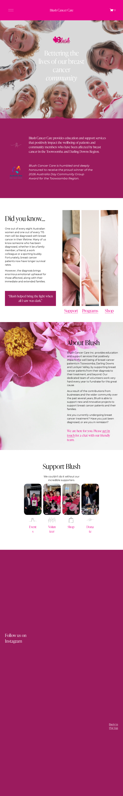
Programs (90, 310)
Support (71, 310)
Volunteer (52, 529)
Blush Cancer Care (61, 10)
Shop (109, 310)
